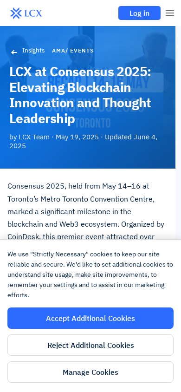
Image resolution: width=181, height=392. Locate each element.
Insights (33, 50)
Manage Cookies (90, 372)
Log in (139, 13)
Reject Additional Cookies (90, 345)
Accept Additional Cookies (90, 318)
